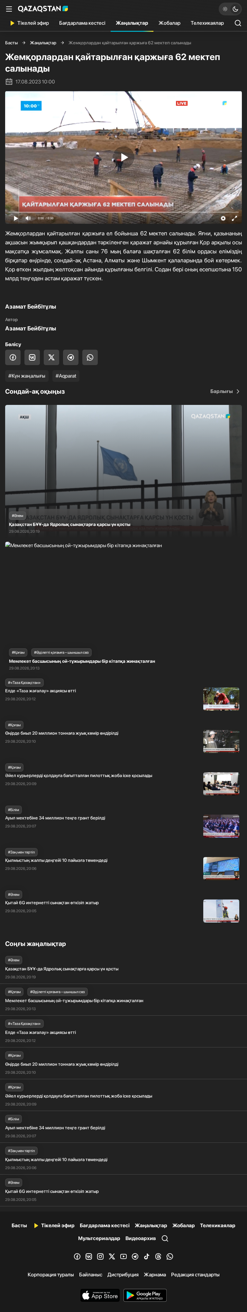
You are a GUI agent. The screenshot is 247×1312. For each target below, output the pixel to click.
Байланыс (90, 1275)
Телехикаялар (207, 23)
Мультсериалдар (99, 1238)
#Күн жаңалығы (26, 376)
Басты (11, 42)
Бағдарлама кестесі (82, 23)
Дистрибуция (123, 1275)
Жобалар (169, 23)
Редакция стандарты (195, 1275)
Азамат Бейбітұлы (30, 328)
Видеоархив (140, 1238)
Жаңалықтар (132, 23)
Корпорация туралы (51, 1275)
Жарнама (155, 1275)
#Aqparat (66, 376)
